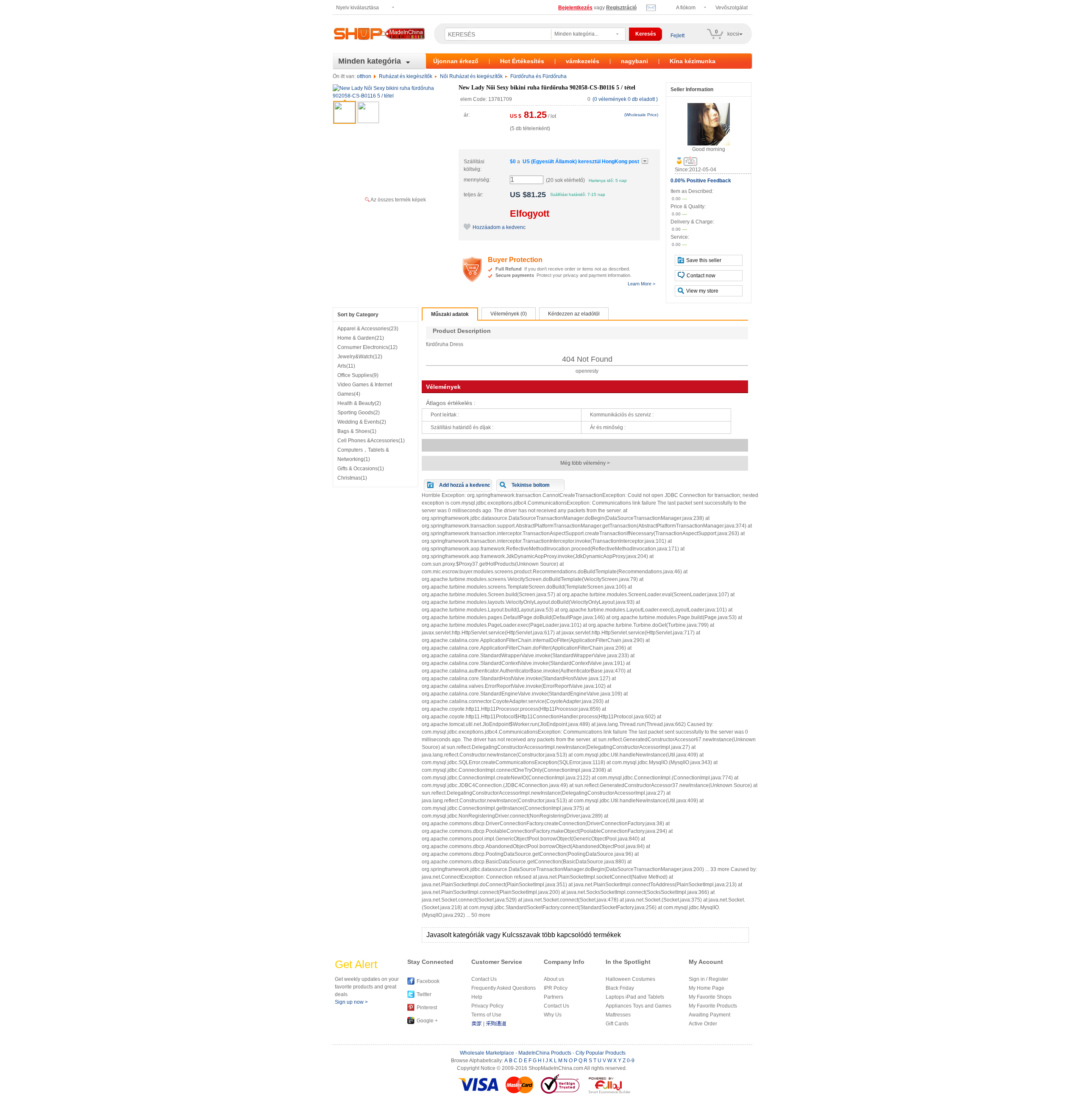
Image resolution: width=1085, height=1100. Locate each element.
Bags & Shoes (356, 431)
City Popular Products (601, 1053)
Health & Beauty (359, 403)
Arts (346, 366)
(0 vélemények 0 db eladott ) (625, 99)
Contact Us (484, 979)
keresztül (581, 162)
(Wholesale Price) (641, 114)
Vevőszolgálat (731, 8)
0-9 (630, 1061)
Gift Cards (617, 1024)
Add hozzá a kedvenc (464, 485)
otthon (364, 76)
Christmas (352, 478)
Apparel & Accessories (367, 329)
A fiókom (686, 8)
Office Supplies (357, 375)
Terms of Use (486, 1015)
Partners (553, 997)
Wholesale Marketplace (487, 1053)
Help (476, 997)
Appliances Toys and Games (638, 1006)
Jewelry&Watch (359, 357)
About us (554, 979)
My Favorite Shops (710, 997)
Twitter (424, 994)
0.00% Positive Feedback (700, 181)
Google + (427, 1021)
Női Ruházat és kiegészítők (471, 76)
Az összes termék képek (398, 200)
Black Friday (620, 988)
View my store (702, 291)
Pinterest (427, 1008)
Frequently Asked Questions (503, 988)
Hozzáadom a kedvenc (499, 227)
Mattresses (618, 1015)
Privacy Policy (487, 1006)
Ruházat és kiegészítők (405, 76)
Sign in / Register (708, 979)
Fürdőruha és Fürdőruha (538, 76)
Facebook (428, 981)
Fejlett (677, 36)
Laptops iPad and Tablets (635, 997)
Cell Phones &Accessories (371, 441)
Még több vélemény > (585, 463)
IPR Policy (556, 988)
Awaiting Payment (709, 1015)
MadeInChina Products (544, 1053)
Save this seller (703, 260)
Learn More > (641, 283)
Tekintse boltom (531, 485)
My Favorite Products (713, 1006)
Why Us (553, 1015)
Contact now (701, 276)
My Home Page (706, 988)
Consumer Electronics (367, 347)
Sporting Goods (358, 413)
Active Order (703, 1024)
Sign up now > (351, 1002)
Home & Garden (360, 338)
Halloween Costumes (630, 979)
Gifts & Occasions (360, 469)
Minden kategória (369, 61)
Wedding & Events (361, 422)
